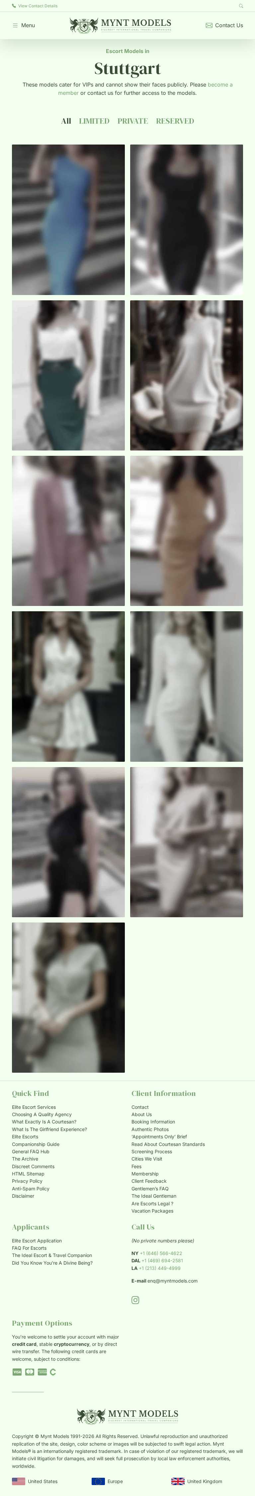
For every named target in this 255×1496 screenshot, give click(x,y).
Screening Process (151, 1151)
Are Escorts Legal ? (152, 1203)
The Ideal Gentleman (153, 1196)
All (66, 120)
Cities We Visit (146, 1159)
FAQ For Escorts (29, 1248)
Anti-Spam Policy (30, 1188)
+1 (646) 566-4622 (161, 1253)
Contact (140, 1107)
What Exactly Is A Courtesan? (44, 1121)
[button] (23, 25)
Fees (136, 1166)
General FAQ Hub (30, 1151)
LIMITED (94, 120)
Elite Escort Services (34, 1107)
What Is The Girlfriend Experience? (49, 1129)
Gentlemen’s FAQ (150, 1188)
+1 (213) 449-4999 (160, 1268)
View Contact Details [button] (37, 5)
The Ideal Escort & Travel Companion (52, 1255)
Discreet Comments (33, 1166)
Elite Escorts (25, 1136)
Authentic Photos (150, 1129)
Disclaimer (23, 1196)
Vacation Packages (152, 1211)
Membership (145, 1173)
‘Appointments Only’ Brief (159, 1136)
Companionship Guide (35, 1144)
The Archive (25, 1159)
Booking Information (153, 1121)
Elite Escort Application (37, 1240)
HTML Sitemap (28, 1173)
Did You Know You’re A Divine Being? (52, 1263)
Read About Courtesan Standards (168, 1144)
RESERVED (175, 120)
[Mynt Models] (120, 25)
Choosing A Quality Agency (42, 1114)
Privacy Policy (27, 1181)
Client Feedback (149, 1181)
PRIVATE (133, 120)
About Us (141, 1114)
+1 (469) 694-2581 (162, 1260)
